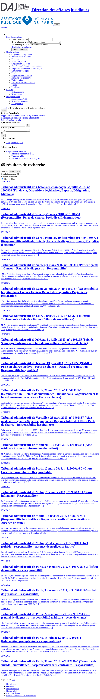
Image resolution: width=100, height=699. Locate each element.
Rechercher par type (19, 42)
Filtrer (4, 111)
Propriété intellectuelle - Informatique (26, 68)
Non (13, 179)
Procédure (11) (17, 156)
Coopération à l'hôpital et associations (26, 66)
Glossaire (10, 686)
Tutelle (14, 85)
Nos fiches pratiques (19, 101)
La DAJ (9, 89)
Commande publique (20, 71)
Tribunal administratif (30, 118)
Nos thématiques (13, 52)
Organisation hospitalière (21, 54)
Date (12, 171)
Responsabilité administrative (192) (25, 158)
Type (18, 171)
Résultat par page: (8, 174)
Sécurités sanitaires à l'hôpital (23, 82)
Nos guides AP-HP (19, 99)
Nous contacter (12, 689)
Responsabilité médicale (21, 57)
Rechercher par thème (20, 44)
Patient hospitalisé (18, 61)
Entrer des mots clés (19, 39)
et (2, 133)
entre (3, 130)
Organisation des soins (20, 64)
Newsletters (11, 684)
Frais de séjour (17, 80)
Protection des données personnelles (21, 696)
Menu (57, 25)
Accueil (4, 108)
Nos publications (13, 96)
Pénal (13, 73)
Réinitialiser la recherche (21, 47)
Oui (6, 179)
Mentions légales (13, 693)
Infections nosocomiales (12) (23, 154)
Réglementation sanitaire (21, 75)
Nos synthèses (17, 103)
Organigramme (17, 92)
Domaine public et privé (21, 78)
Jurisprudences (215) (14, 142)
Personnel (15, 59)
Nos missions (16, 94)
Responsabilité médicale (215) (18, 151)
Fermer (4, 27)
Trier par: (5, 171)
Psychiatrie (15, 87)
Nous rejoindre (12, 691)
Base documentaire (14, 37)
